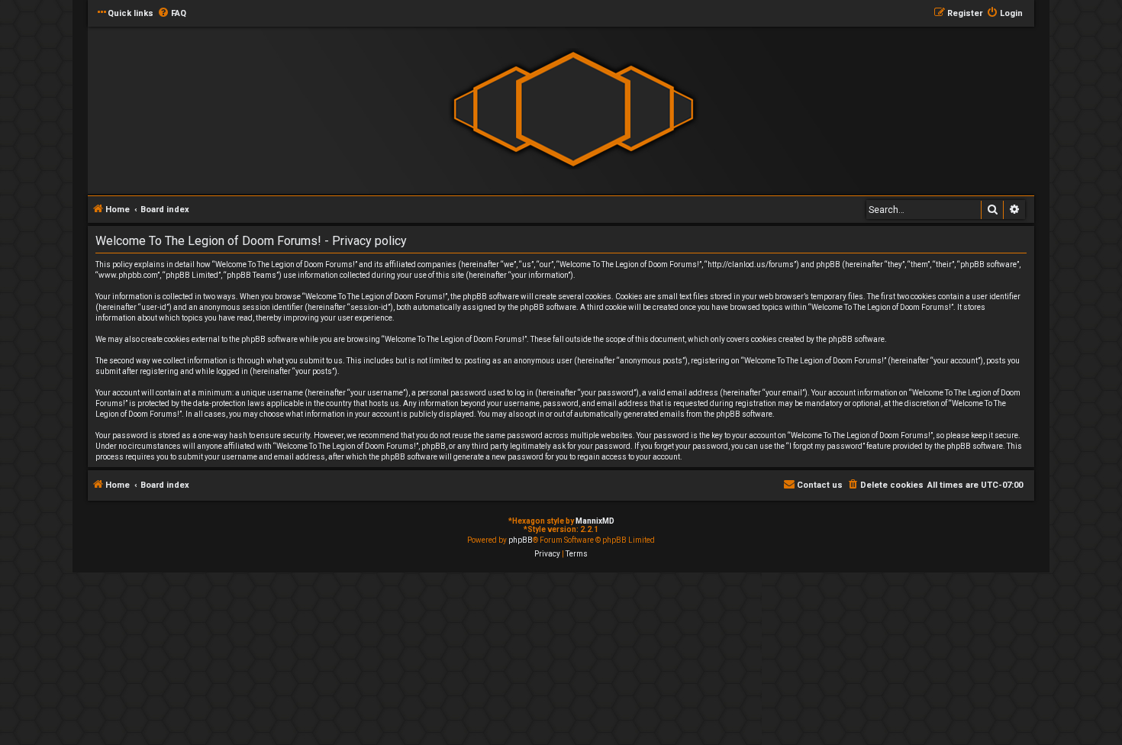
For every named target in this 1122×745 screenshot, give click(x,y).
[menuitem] (171, 14)
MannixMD (595, 521)
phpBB (520, 540)
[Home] (573, 109)
